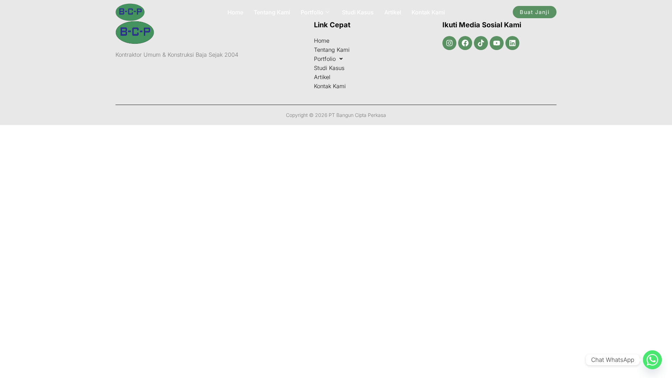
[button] (371, 58)
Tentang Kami (272, 12)
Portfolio (312, 12)
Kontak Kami (428, 12)
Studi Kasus (358, 12)
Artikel (392, 12)
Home (235, 12)
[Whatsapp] (652, 359)
